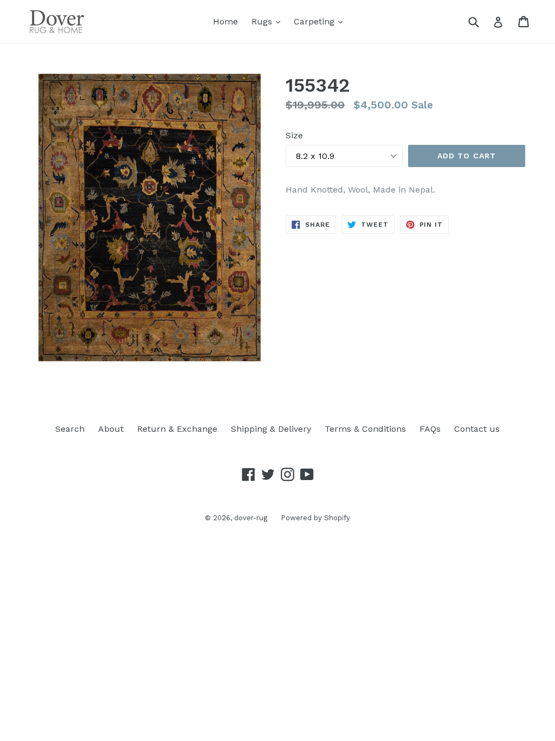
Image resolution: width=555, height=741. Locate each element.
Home (225, 21)
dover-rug (250, 518)
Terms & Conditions (365, 429)
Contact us (477, 429)
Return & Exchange (177, 429)
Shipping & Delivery (271, 429)
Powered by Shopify (315, 518)
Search (70, 429)
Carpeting (315, 21)
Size (294, 135)
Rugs (263, 21)
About (111, 429)
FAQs (430, 429)
